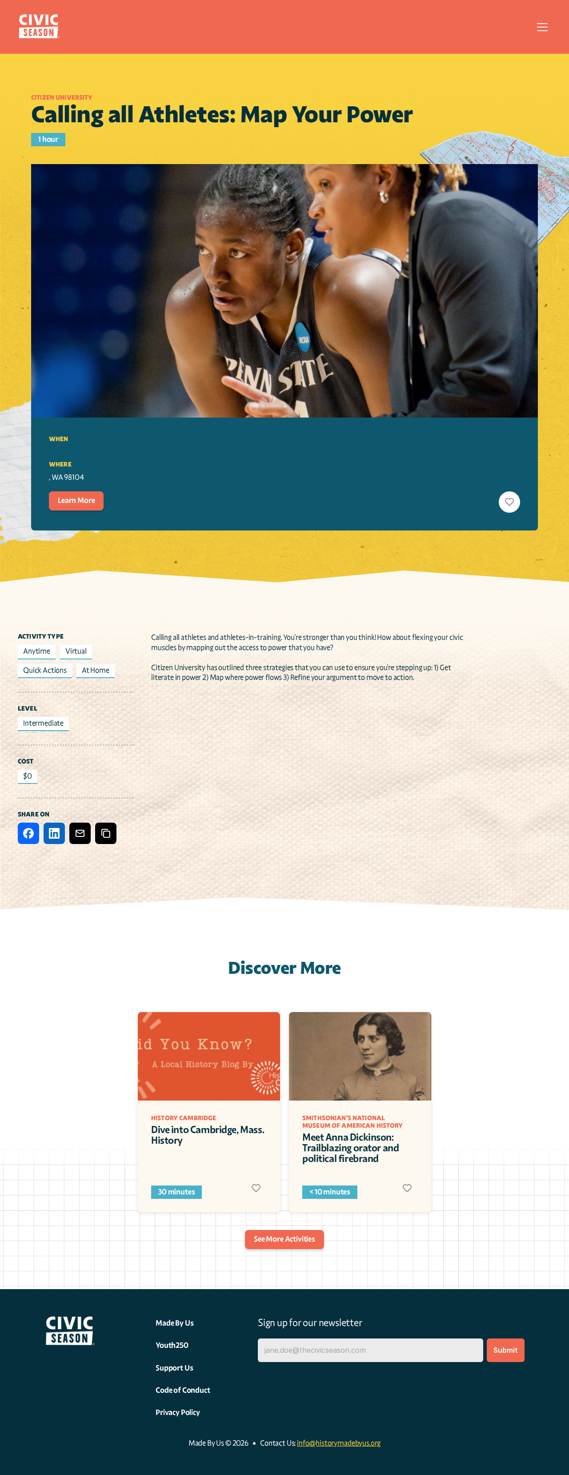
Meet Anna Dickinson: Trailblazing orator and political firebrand (351, 1148)
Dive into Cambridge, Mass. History (208, 1135)
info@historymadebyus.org (339, 1443)
